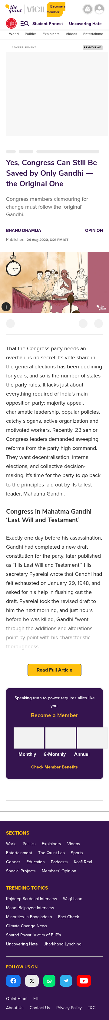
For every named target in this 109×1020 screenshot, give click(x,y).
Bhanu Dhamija (23, 230)
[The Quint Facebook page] (13, 981)
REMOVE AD (92, 47)
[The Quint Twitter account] (32, 981)
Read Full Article (54, 670)
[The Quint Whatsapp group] (49, 981)
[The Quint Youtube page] (84, 981)
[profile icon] (99, 9)
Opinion (94, 230)
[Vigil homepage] (37, 12)
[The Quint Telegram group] (66, 981)
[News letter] (87, 9)
